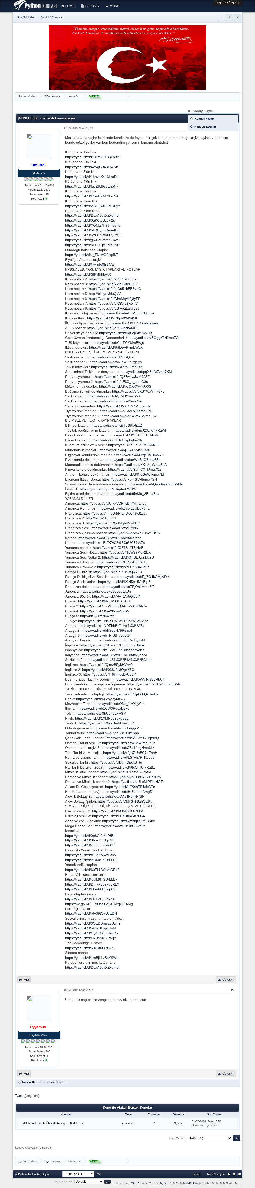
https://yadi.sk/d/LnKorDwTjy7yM (119, 640)
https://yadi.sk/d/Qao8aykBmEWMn (155, 484)
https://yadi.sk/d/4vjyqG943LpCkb (91, 167)
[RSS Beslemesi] (239, 1174)
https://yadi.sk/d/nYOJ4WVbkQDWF (93, 235)
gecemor (212, 1125)
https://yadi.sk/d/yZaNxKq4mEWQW (108, 489)
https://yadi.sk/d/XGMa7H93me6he (92, 225)
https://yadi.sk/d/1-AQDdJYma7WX (113, 396)
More (114, 6)
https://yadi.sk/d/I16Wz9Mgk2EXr (126, 552)
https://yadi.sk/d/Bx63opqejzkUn (106, 591)
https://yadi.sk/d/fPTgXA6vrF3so (90, 855)
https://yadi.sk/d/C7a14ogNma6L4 (128, 748)
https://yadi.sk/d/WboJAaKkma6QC (106, 723)
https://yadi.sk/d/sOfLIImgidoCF (90, 845)
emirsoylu (128, 1123)
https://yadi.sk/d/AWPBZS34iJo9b (123, 567)
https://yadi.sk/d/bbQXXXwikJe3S (125, 386)
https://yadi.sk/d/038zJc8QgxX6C (108, 670)
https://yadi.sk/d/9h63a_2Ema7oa (133, 494)
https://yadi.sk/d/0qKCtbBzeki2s (90, 220)
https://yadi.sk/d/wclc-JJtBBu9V (113, 284)
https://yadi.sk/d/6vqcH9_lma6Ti (139, 455)
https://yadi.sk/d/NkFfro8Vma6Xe (117, 367)
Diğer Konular (52, 96)
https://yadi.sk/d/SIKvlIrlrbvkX (88, 274)
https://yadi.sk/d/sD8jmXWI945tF (112, 318)
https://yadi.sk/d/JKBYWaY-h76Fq (138, 391)
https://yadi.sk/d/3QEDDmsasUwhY (93, 923)
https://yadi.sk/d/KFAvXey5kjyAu (101, 699)
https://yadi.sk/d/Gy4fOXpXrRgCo (91, 933)
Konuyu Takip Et (205, 126)
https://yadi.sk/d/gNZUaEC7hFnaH (130, 753)
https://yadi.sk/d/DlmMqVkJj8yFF (114, 299)
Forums (91, 6)
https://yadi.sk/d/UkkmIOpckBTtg (116, 762)
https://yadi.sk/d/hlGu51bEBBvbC (115, 289)
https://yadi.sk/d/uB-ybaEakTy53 (114, 308)
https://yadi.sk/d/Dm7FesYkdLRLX (92, 884)
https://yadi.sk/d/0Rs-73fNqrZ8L (90, 840)
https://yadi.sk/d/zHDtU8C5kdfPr (119, 826)
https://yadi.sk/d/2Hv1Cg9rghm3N (116, 440)
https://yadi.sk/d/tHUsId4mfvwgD (126, 792)
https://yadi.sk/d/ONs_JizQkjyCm (119, 704)
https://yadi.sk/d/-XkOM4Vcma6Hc (124, 406)
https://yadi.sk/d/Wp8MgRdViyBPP (113, 523)
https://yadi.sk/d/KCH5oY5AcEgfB (124, 582)
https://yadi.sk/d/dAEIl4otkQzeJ (111, 357)
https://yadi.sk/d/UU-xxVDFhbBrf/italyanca (114, 655)
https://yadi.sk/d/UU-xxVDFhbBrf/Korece (109, 538)
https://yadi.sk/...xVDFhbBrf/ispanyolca (114, 650)
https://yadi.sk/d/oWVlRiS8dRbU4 (138, 679)
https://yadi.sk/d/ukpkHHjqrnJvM (90, 928)
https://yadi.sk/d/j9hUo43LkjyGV (101, 713)
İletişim (197, 1174)
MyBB (163, 1183)
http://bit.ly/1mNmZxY (97, 616)
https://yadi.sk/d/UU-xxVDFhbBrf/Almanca (113, 503)
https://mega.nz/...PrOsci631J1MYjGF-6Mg (99, 904)
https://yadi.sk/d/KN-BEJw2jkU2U (128, 557)
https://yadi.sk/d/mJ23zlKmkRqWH (141, 430)
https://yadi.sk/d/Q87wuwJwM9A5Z (122, 377)
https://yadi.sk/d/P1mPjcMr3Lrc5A (91, 196)
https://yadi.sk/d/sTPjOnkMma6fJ (128, 587)
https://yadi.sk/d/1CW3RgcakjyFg (103, 708)
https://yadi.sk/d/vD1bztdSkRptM (125, 772)
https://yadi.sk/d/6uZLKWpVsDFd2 (92, 870)
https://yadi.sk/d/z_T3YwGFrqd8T (91, 255)
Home (69, 6)
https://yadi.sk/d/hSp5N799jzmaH (107, 630)
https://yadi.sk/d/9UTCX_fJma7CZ (135, 469)
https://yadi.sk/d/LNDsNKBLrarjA (90, 938)
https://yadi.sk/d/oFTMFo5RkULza (127, 313)
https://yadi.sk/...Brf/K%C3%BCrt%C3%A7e (111, 543)
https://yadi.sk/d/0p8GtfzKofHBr (90, 836)
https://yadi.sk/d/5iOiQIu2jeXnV (113, 303)
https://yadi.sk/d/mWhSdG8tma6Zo (133, 460)
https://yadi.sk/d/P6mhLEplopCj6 (90, 889)
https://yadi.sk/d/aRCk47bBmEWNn (155, 684)
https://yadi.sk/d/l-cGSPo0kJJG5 (133, 445)
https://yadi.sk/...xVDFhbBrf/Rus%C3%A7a (113, 606)
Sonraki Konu (53, 1082)
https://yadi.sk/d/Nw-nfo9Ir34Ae (90, 264)
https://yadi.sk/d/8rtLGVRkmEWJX (116, 347)
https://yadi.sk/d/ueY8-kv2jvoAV (104, 611)
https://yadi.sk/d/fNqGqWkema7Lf (125, 333)
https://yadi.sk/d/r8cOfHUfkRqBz (129, 767)
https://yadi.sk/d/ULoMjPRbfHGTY (138, 782)
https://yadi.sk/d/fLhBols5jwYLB (117, 572)
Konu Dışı (75, 96)
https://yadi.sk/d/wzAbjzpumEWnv (128, 821)
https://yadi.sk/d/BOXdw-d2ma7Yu (115, 401)
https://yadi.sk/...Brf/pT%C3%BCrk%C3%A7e (113, 621)
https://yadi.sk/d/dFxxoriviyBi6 (114, 528)
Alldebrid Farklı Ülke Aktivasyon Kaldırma (53, 1123)
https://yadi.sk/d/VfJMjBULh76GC (118, 811)
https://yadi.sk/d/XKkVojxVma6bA (141, 465)
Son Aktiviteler (25, 17)
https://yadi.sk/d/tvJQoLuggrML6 (117, 728)
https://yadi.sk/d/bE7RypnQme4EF (92, 230)
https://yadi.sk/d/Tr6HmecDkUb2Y (109, 674)
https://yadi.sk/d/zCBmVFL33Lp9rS (92, 157)
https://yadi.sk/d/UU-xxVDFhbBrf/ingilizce (112, 645)
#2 (232, 989)
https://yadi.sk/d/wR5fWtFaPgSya (116, 362)
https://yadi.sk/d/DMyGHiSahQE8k (125, 801)
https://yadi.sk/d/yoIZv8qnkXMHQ (113, 328)
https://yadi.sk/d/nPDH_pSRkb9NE (92, 245)
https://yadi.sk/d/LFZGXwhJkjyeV (132, 323)
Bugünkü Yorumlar (52, 17)
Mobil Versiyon (216, 1174)
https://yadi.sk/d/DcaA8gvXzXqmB (92, 215)
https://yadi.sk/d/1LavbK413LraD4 (92, 177)
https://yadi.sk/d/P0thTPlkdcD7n (130, 787)
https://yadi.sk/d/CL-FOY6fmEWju (117, 343)
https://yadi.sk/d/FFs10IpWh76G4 (118, 816)
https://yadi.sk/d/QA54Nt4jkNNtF (119, 796)
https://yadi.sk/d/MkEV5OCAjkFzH (104, 601)
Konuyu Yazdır (204, 118)
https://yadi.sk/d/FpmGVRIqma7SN (129, 479)
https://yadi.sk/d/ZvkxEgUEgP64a (123, 508)
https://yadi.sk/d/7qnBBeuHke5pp (113, 733)
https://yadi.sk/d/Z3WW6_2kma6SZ (129, 416)
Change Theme (63, 1181)
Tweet (19, 1096)
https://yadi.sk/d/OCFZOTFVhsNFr (134, 435)
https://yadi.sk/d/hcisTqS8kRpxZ (117, 425)
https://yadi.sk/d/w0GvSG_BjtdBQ (132, 738)
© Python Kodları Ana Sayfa (32, 1174)
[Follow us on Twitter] (234, 1174)
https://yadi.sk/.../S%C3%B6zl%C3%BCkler (118, 660)
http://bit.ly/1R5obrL (101, 518)
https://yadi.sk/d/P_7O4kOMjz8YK (143, 577)
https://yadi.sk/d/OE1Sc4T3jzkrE (118, 548)
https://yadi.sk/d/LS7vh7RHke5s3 (128, 757)
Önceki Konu (30, 1082)
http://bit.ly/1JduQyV (105, 294)
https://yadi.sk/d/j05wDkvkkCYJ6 (124, 450)
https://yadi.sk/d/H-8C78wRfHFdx (135, 777)
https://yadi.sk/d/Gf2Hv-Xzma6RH (126, 411)
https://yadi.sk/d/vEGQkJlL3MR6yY (92, 206)
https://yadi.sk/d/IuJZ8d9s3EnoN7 (91, 186)
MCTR (135, 1183)
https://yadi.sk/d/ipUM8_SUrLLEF (91, 860)
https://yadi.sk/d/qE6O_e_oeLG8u (121, 382)
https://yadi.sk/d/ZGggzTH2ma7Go (153, 338)
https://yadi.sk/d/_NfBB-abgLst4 (106, 635)
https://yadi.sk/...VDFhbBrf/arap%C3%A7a (111, 626)
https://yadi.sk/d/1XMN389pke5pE (101, 718)
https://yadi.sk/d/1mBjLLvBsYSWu (91, 958)
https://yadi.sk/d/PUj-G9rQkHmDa (132, 694)
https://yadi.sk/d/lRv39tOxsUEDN (91, 913)
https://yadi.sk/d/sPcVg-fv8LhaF (114, 279)
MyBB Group (193, 1183)
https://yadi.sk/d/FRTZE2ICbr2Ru (91, 899)
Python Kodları (27, 96)
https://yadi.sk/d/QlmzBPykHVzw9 (106, 665)
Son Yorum (198, 1125)
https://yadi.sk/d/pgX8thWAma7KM (145, 372)
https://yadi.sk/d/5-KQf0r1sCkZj (89, 948)
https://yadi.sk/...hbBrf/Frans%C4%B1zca (115, 513)
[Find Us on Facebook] (229, 1174)
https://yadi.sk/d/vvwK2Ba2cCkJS (134, 533)
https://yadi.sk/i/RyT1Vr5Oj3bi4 (116, 596)
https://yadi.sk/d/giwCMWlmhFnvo (92, 240)
